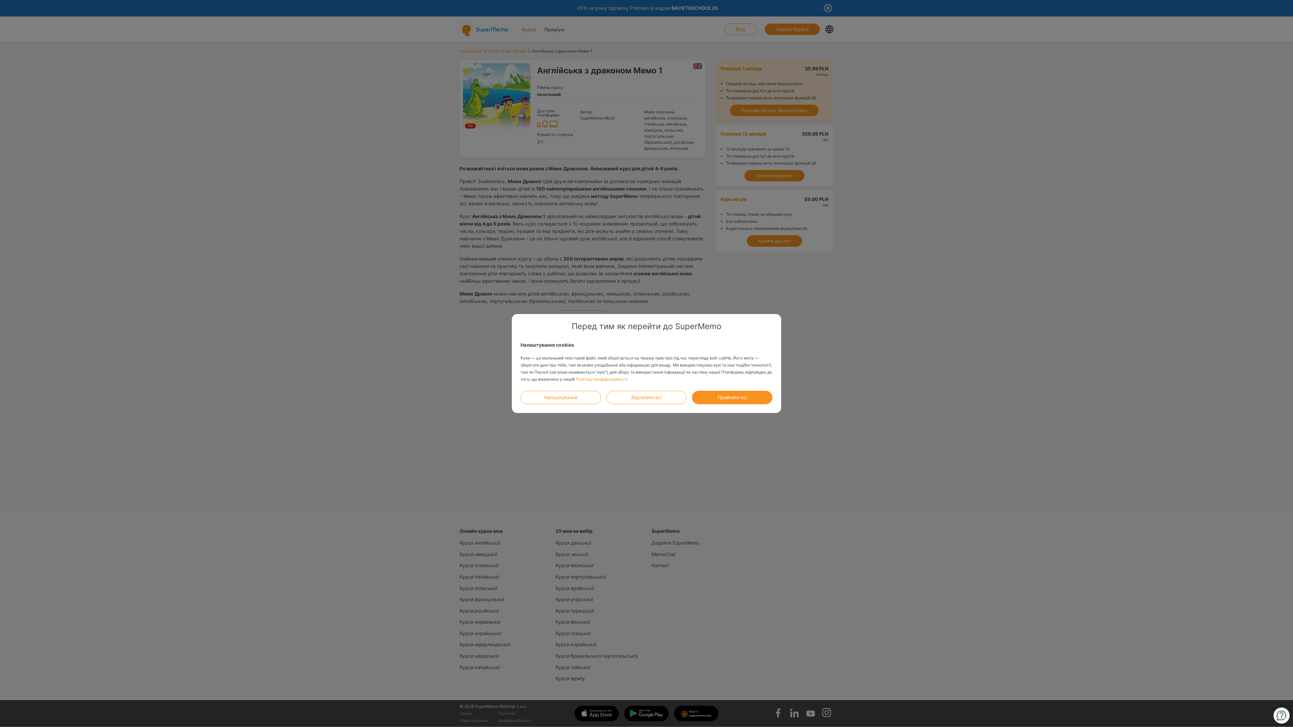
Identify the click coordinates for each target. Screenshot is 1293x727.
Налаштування (560, 397)
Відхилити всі (646, 397)
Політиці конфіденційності (601, 379)
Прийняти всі (732, 397)
